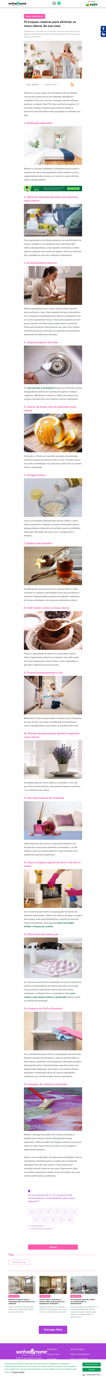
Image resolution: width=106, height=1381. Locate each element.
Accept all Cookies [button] (91, 1364)
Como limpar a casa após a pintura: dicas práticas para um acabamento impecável (52, 1302)
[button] (91, 1375)
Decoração (51, 1359)
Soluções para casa (19, 1262)
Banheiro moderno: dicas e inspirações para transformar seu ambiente (21, 1302)
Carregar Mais (53, 1329)
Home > (29, 16)
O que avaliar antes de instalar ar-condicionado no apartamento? (82, 1302)
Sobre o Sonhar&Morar (80, 1354)
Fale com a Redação (79, 1359)
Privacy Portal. (18, 1372)
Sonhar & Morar (17, 3)
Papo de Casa (37, 16)
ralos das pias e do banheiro (40, 388)
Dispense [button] (91, 1369)
